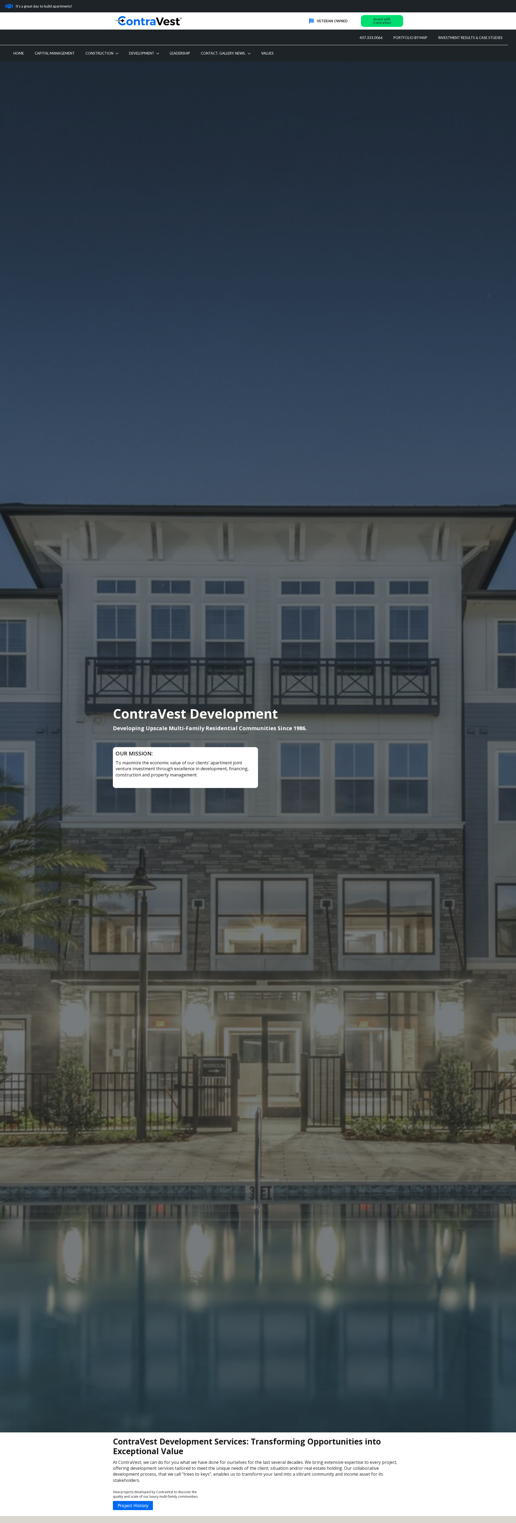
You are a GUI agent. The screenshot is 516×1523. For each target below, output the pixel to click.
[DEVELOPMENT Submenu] (159, 53)
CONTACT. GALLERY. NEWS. (223, 53)
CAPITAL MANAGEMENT (55, 53)
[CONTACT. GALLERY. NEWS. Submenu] (251, 53)
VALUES (267, 53)
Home (18, 53)
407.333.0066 (371, 37)
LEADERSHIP (180, 53)
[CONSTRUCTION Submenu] (118, 53)
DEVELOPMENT (141, 53)
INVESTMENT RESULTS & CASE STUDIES (470, 37)
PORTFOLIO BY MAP (410, 37)
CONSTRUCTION (99, 53)
